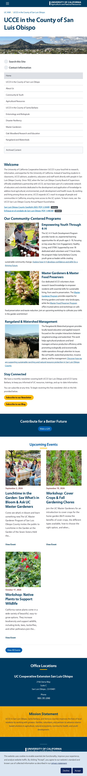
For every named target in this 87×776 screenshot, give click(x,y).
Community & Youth (15, 94)
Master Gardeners (13, 127)
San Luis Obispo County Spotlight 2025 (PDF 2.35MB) (27, 207)
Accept (78, 770)
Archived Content (13, 150)
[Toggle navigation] (7, 3)
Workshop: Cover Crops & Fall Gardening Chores (60, 497)
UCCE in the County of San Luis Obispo (23, 82)
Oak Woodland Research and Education (23, 133)
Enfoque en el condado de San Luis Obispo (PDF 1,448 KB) (29, 210)
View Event (10, 544)
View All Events (13, 650)
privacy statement (59, 763)
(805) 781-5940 (43, 698)
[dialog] (43, 763)
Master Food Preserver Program (63, 303)
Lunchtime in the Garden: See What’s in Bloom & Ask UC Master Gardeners (22, 500)
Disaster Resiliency (14, 120)
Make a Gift (45, 428)
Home (8, 75)
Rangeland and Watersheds (17, 139)
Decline (66, 770)
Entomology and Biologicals (18, 114)
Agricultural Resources (15, 101)
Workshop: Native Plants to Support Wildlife (19, 599)
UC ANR (7, 12)
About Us (10, 88)
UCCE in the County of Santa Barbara (22, 107)
